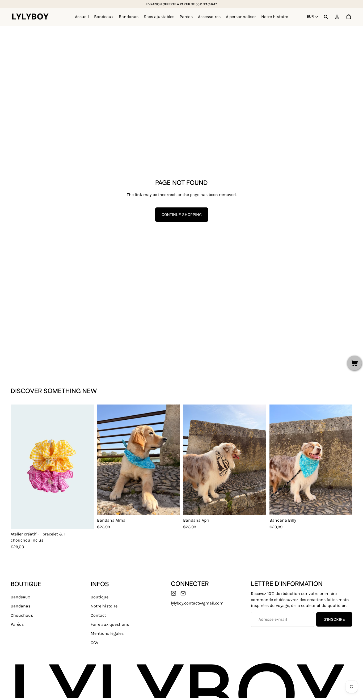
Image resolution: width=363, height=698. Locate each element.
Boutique (99, 596)
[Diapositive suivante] (86, 467)
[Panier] (348, 17)
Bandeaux (20, 596)
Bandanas (20, 605)
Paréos (17, 624)
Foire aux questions (110, 624)
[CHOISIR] (85, 521)
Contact (98, 615)
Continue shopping (182, 214)
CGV (94, 642)
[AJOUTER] (171, 507)
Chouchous (22, 615)
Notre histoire (104, 605)
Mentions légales (107, 633)
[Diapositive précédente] (19, 467)
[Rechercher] (326, 17)
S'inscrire (334, 619)
